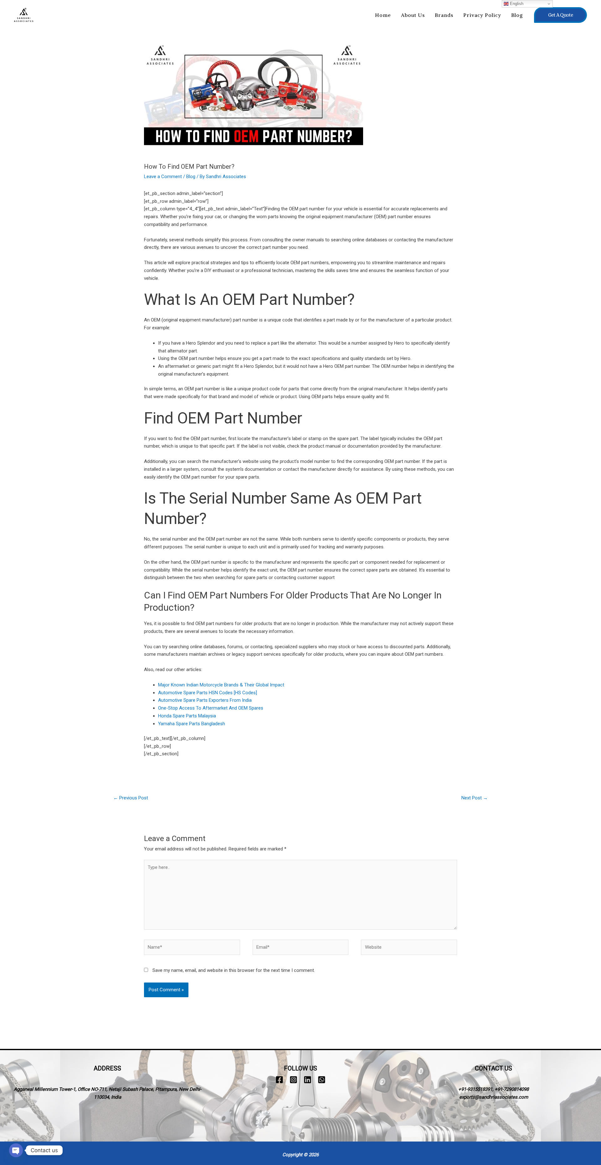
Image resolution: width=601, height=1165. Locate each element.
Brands (444, 15)
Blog (517, 15)
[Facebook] (279, 1080)
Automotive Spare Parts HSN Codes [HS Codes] (207, 692)
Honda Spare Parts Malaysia (187, 716)
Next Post (474, 798)
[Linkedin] (307, 1080)
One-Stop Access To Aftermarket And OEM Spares (210, 708)
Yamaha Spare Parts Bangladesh (191, 723)
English (516, 3)
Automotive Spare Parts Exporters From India (205, 700)
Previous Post (130, 798)
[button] (560, 15)
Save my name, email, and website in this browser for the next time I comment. (233, 970)
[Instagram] (293, 1080)
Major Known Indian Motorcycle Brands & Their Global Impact (221, 685)
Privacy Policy (482, 15)
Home (383, 15)
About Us (413, 15)
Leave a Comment (163, 176)
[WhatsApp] (322, 1080)
